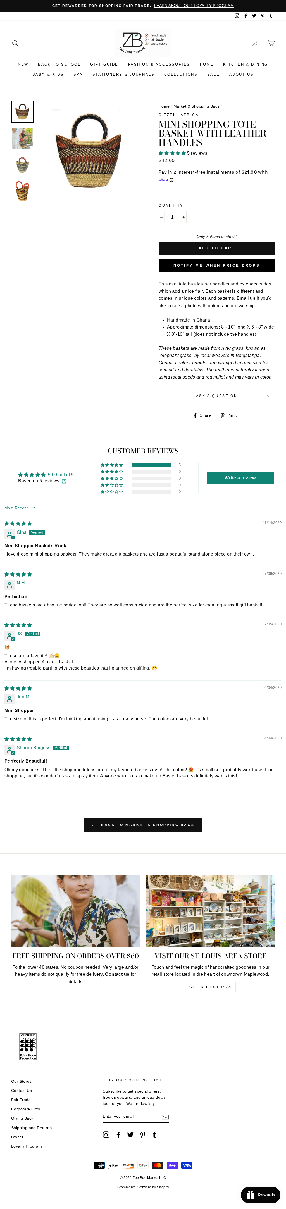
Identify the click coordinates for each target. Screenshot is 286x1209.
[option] (143, 6)
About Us (241, 74)
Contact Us (21, 1091)
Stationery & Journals (123, 74)
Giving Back (22, 1118)
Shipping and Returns (31, 1128)
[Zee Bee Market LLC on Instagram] (106, 1134)
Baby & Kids (48, 74)
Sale (213, 74)
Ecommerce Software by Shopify (143, 1187)
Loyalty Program (26, 1146)
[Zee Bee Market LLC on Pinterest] (142, 1134)
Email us (246, 298)
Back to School (59, 64)
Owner (17, 1137)
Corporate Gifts (25, 1109)
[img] (18, 523)
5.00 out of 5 (61, 474)
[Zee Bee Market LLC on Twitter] (130, 1134)
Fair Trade (21, 1100)
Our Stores (21, 1081)
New (23, 64)
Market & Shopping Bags (196, 106)
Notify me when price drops (216, 265)
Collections (181, 74)
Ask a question (216, 396)
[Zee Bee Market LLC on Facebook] (118, 1134)
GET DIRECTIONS (210, 987)
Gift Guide (104, 64)
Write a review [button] (240, 477)
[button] (173, 153)
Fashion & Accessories (159, 64)
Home (207, 64)
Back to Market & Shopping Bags (147, 825)
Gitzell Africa (179, 115)
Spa (78, 74)
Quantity (171, 206)
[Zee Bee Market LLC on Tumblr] (154, 1134)
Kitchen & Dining (245, 64)
